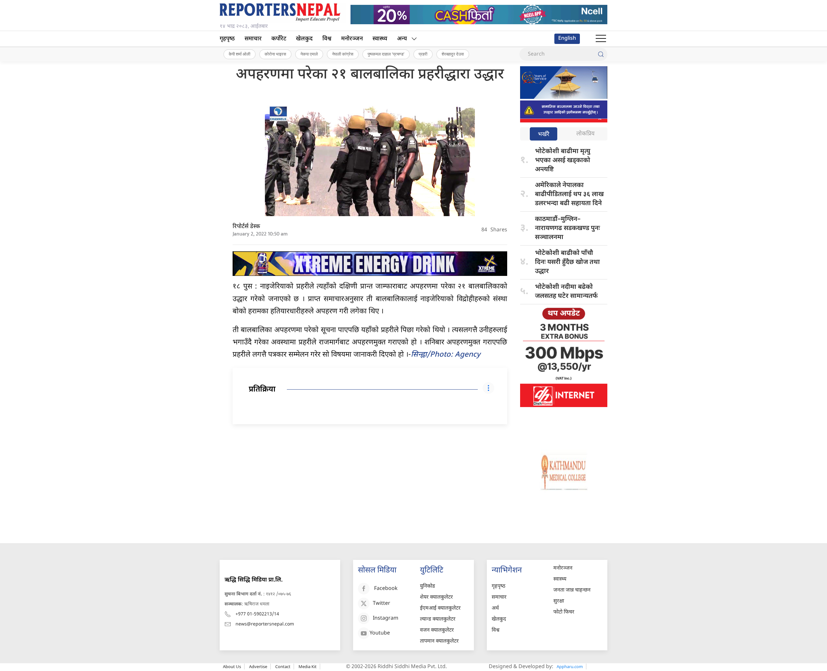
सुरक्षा (558, 601)
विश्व (326, 39)
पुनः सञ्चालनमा (567, 228)
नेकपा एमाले (309, 54)
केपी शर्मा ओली (239, 54)
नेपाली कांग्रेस (342, 54)
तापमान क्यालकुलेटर (439, 641)
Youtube (380, 633)
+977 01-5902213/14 (257, 614)
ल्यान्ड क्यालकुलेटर (437, 619)
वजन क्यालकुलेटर (437, 630)
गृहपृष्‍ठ (227, 39)
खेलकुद (304, 39)
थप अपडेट (564, 314)
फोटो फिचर (563, 612)
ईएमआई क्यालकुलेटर (440, 608)
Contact (282, 666)
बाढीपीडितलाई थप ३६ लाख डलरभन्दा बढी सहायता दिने (569, 194)
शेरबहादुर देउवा (453, 54)
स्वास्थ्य (379, 39)
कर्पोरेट (278, 39)
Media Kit (307, 666)
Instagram (385, 618)
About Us (232, 666)
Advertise (258, 666)
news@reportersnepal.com (265, 624)
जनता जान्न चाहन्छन (572, 590)
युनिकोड (427, 586)
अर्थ (495, 608)
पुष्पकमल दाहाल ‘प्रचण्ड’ (386, 54)
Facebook (386, 588)
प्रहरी (423, 54)
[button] (600, 39)
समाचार (253, 39)
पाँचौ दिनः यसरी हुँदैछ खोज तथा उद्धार (567, 262)
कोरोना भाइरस (275, 54)
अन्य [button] (402, 39)
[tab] (543, 135)
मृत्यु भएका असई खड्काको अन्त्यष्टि (562, 160)
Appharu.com (570, 666)
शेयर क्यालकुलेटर (436, 597)
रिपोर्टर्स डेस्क (246, 226)
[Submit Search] (600, 54)
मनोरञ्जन (352, 39)
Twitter (381, 603)
